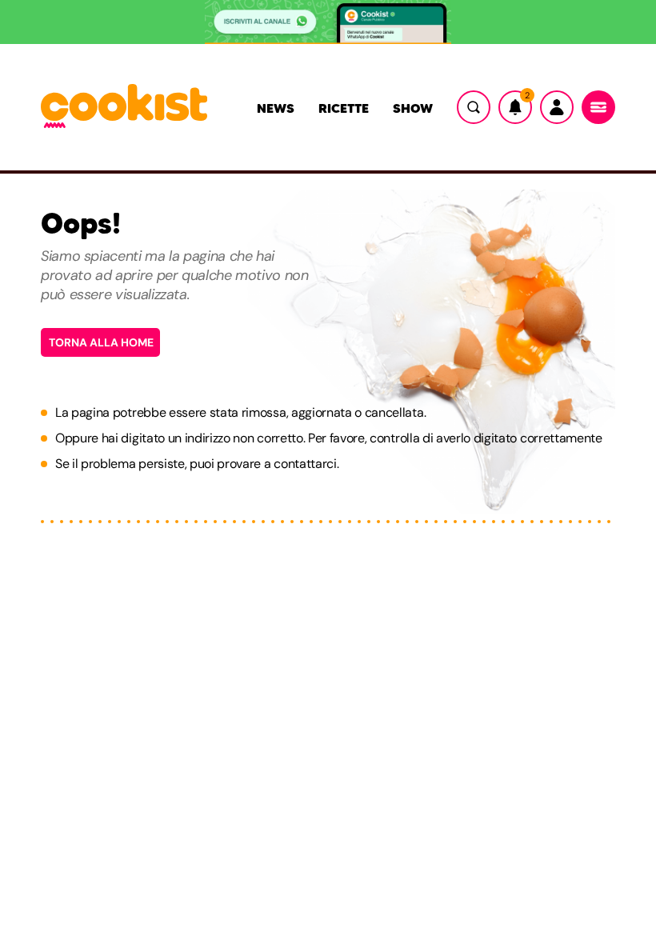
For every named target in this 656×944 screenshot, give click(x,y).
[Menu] (598, 107)
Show (413, 108)
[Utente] (557, 107)
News (275, 108)
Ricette (343, 108)
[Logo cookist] (124, 107)
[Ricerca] (473, 107)
